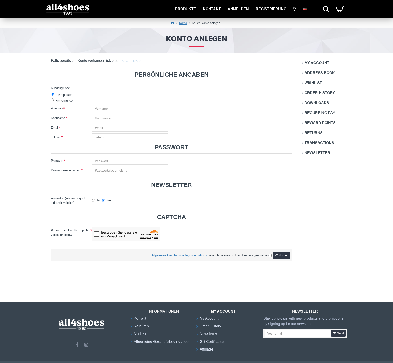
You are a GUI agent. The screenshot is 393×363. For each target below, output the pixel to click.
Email (54, 127)
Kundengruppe (60, 88)
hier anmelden (131, 60)
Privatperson (63, 95)
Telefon (55, 137)
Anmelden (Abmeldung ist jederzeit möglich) (68, 201)
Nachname (58, 118)
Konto (183, 23)
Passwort (57, 160)
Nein (109, 200)
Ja (98, 200)
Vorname (57, 108)
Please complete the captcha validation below (70, 233)
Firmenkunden (64, 100)
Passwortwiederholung (65, 170)
